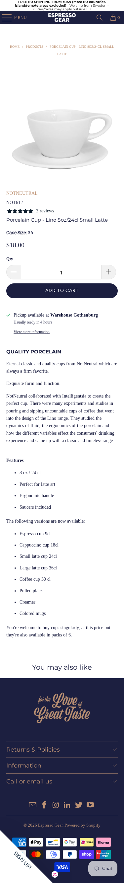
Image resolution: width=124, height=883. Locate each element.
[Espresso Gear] (62, 17)
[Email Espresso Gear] (33, 805)
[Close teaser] (55, 874)
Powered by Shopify (82, 825)
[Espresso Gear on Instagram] (56, 805)
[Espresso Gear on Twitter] (79, 805)
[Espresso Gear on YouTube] (90, 805)
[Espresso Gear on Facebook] (45, 805)
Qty (9, 258)
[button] (26, 856)
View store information (32, 332)
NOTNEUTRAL (22, 193)
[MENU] (3, 17)
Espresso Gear (50, 825)
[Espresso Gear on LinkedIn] (67, 805)
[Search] (99, 17)
